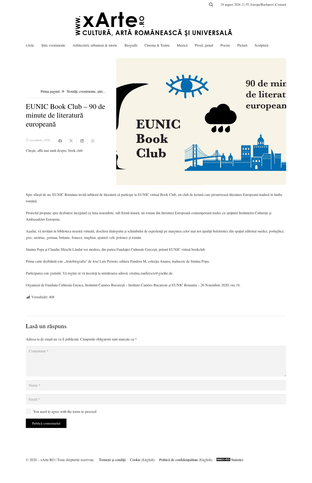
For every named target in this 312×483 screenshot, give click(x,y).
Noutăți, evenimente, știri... (86, 91)
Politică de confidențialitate (178, 459)
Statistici (237, 459)
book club (75, 150)
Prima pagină (50, 91)
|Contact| (280, 4)
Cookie (135, 459)
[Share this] (60, 141)
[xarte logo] (156, 24)
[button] (211, 5)
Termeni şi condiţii (112, 459)
